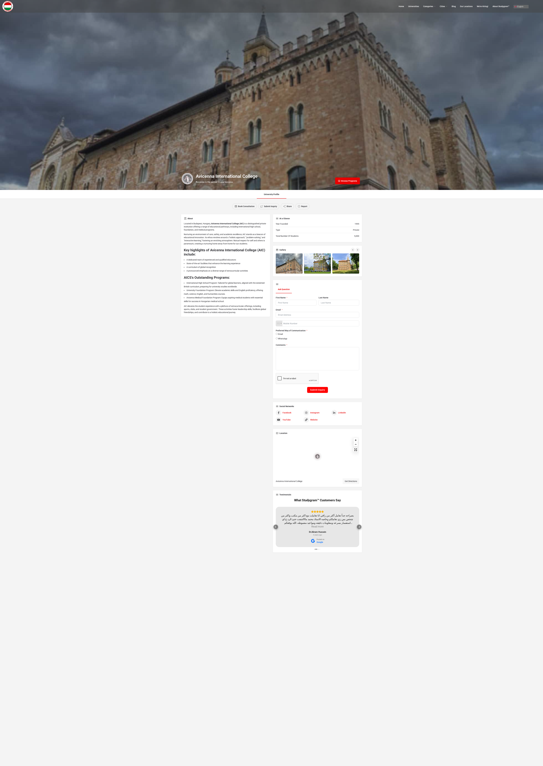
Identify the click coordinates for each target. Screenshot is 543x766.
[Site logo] (8, 6)
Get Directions (351, 481)
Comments (280, 345)
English (520, 6)
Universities (413, 6)
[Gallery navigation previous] (353, 250)
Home (401, 6)
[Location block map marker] (317, 456)
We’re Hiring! (482, 6)
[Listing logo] (187, 178)
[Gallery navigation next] (357, 250)
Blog (454, 6)
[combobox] (279, 323)
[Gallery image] (289, 263)
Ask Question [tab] (284, 289)
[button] (275, 527)
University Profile (271, 194)
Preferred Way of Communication (291, 330)
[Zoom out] (356, 444)
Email (278, 310)
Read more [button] (317, 526)
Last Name (323, 298)
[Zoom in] (356, 440)
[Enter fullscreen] (356, 450)
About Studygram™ (501, 6)
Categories (428, 6)
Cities (442, 6)
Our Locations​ (466, 6)
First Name (281, 298)
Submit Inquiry (317, 390)
